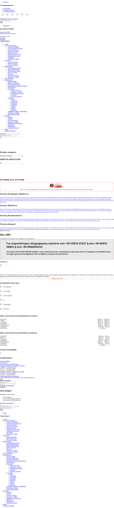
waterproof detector (29, 210)
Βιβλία (5, 504)
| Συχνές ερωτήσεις (5, 361)
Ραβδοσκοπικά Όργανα (87, 200)
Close (1, 379)
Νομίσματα (10, 500)
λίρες (14, 220)
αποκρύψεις (90, 219)
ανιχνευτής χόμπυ (103, 210)
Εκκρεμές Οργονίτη (12, 450)
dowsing (20, 209)
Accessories (30, 197)
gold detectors (2, 219)
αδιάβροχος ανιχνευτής (46, 210)
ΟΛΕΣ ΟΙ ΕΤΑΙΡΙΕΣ (12, 422)
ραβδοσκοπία (37, 212)
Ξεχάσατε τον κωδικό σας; (7, 385)
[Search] (1, 22)
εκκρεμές (103, 219)
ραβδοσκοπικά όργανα (40, 220)
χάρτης (77, 220)
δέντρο (99, 219)
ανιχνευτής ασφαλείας (65, 210)
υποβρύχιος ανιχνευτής (53, 212)
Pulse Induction (89, 197)
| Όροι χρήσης (3, 362)
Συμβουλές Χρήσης (12, 503)
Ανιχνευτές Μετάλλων (26, 199)
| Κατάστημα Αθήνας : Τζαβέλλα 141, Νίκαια (12, 371)
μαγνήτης (14, 212)
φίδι (69, 220)
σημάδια (52, 220)
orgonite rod (2, 210)
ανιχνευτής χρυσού (89, 210)
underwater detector (21, 210)
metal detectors (19, 219)
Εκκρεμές (94, 199)
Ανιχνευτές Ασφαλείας (18, 199)
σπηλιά (55, 220)
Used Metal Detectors (104, 197)
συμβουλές (62, 220)
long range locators (9, 219)
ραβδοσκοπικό (47, 220)
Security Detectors (95, 197)
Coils (34, 197)
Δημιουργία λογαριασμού (7, 403)
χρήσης (83, 220)
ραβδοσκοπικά (32, 220)
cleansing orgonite (14, 209)
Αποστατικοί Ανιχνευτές (64, 199)
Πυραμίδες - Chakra (79, 200)
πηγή (23, 220)
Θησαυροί (6, 491)
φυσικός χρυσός (73, 220)
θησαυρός (6, 220)
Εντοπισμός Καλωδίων (100, 199)
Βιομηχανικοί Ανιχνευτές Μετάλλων (16, 461)
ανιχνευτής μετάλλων (73, 210)
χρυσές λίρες (94, 220)
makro (59, 209)
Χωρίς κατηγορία (3, 202)
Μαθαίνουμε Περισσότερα (14, 498)
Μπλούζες (13, 485)
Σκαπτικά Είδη (95, 200)
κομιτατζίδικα (10, 220)
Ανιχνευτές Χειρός (12, 437)
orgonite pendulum (101, 209)
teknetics (15, 210)
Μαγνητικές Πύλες (12, 438)
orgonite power (108, 209)
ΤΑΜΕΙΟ (2, 39)
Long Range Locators (62, 197)
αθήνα (29, 219)
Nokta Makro (77, 209)
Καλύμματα (13, 477)
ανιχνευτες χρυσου (76, 219)
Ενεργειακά (10, 464)
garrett (31, 209)
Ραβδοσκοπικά (39, 210)
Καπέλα (12, 483)
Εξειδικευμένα (7, 455)
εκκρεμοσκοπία (108, 219)
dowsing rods (25, 209)
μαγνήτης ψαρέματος (28, 212)
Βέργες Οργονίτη (11, 447)
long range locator (53, 209)
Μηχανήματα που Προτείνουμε (38, 200)
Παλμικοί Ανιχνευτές (69, 200)
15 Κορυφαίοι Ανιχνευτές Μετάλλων (7, 197)
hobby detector (47, 209)
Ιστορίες (9, 494)
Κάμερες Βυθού (11, 456)
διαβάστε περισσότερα (57, 278)
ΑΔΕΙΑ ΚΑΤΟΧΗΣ (8, 506)
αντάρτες (81, 219)
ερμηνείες (2, 220)
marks (15, 219)
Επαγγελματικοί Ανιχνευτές (14, 423)
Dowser (42, 197)
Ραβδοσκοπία (10, 501)
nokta (73, 209)
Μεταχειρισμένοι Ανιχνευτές (26, 200)
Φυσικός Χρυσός (110, 200)
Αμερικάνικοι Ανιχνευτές (8, 199)
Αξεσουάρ (58, 199)
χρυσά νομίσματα (88, 220)
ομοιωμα (20, 220)
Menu (4, 413)
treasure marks (25, 219)
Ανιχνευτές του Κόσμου (42, 199)
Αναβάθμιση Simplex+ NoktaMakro (16, 486)
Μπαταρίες (13, 479)
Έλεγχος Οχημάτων (12, 440)
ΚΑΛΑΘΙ (2, 38)
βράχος (96, 219)
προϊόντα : (5, 32)
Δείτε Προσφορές (81, 199)
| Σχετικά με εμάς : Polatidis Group (9, 364)
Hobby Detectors (54, 197)
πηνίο (34, 212)
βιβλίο (93, 219)
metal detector (63, 209)
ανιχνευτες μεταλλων (69, 219)
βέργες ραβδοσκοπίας (8, 212)
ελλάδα (112, 219)
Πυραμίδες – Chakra (12, 434)
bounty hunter (8, 209)
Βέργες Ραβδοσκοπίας (74, 199)
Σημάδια (9, 492)
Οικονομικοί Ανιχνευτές (59, 200)
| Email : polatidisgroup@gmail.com (9, 376)
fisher (29, 209)
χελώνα (80, 220)
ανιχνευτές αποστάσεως (35, 219)
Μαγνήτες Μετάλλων (8, 200)
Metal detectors (69, 197)
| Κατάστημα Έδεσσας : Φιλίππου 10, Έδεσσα (12, 365)
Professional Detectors (81, 197)
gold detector (35, 209)
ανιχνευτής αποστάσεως (55, 210)
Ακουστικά (13, 476)
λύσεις (17, 220)
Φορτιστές (13, 480)
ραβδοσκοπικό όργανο (44, 212)
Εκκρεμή (9, 449)
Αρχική (5, 419)
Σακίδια (12, 482)
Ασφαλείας (6, 435)
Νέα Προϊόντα (46, 200)
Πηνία (74, 200)
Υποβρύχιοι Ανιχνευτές (102, 200)
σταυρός (58, 220)
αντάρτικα (85, 219)
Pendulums (75, 197)
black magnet (2, 209)
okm (81, 209)
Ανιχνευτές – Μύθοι (12, 497)
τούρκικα (66, 220)
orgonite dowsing (85, 209)
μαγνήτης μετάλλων (20, 212)
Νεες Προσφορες (8, 453)
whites (35, 210)
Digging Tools (37, 197)
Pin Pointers (10, 432)
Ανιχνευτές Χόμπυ (34, 199)
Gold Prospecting (47, 197)
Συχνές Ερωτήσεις (11, 495)
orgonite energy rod (93, 209)
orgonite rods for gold (9, 210)
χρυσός (98, 220)
